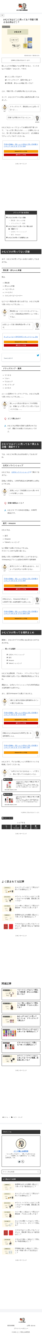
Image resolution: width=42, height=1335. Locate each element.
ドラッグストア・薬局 (18, 223)
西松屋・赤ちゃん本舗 (18, 220)
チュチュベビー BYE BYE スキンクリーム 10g (21, 337)
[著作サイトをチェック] (19, 1161)
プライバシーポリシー (21, 1328)
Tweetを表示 (7, 358)
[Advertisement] (21, 185)
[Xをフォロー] (22, 1161)
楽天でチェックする (21, 154)
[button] (38, 1172)
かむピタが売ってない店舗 (16, 217)
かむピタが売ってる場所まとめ (18, 237)
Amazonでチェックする (21, 151)
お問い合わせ (31, 1325)
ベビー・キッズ (8, 818)
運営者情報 (10, 1325)
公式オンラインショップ (19, 232)
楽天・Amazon (15, 234)
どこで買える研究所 (21, 1151)
